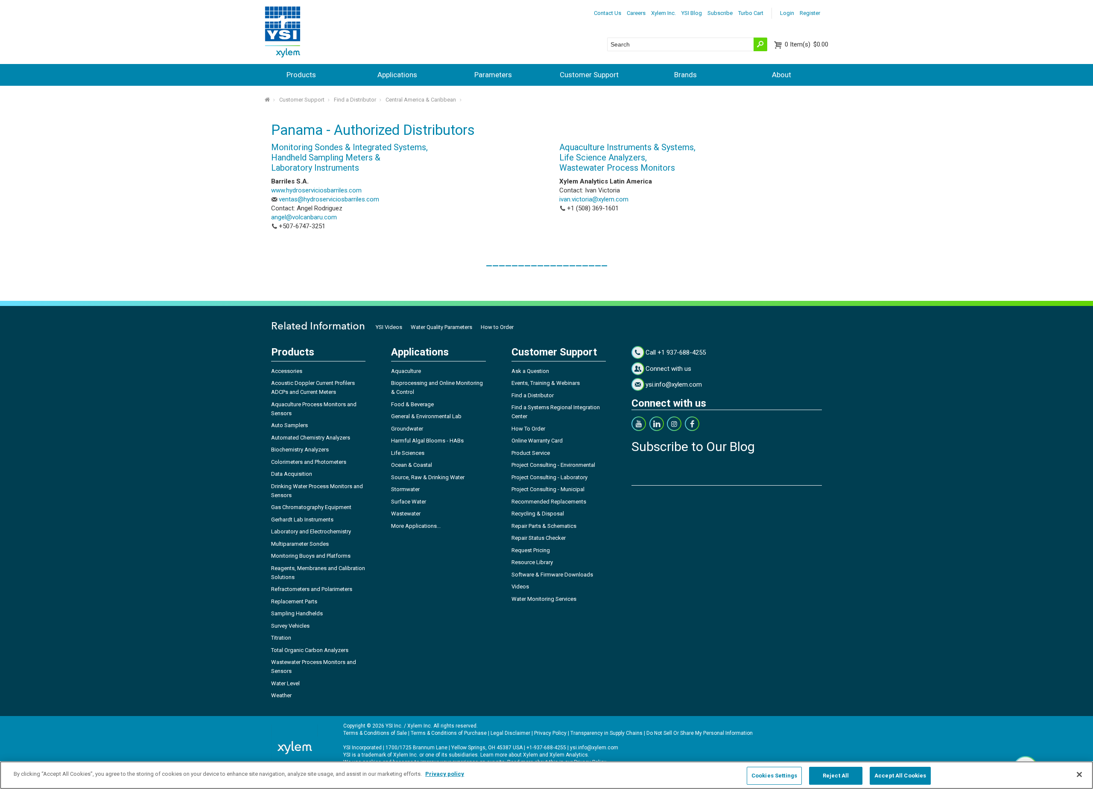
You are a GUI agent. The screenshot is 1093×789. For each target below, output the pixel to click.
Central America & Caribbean (421, 99)
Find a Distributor (355, 99)
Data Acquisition (291, 474)
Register (810, 13)
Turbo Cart (750, 13)
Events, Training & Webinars (545, 383)
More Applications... (416, 526)
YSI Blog (691, 13)
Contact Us (607, 13)
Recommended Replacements (548, 501)
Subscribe (720, 13)
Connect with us (668, 369)
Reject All (836, 775)
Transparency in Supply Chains (606, 733)
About (781, 74)
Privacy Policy (550, 733)
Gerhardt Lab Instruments (302, 519)
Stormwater (405, 489)
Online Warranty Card (537, 440)
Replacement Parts (294, 601)
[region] (546, 775)
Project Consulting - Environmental (553, 465)
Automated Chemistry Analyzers (310, 437)
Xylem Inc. (663, 13)
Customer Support (589, 74)
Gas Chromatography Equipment (311, 507)
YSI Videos (389, 327)
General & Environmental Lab (426, 416)
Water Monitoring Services (543, 599)
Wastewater (406, 513)
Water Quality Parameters (441, 327)
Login (787, 13)
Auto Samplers (289, 425)
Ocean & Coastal (411, 465)
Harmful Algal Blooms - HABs (427, 440)
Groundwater (407, 428)
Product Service (530, 453)
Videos (520, 586)
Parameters (493, 74)
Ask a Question (530, 371)
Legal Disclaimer (510, 733)
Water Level (285, 683)
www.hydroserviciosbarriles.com (316, 190)
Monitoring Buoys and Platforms (311, 556)
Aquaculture (406, 371)
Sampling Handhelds (297, 613)
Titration (281, 638)
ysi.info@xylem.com (674, 384)
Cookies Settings (774, 775)
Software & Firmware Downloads (552, 574)
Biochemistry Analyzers (300, 449)
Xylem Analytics (568, 755)
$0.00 (806, 44)
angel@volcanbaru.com (304, 217)
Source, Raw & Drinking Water (428, 477)
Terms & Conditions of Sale (375, 733)
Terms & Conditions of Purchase (449, 733)
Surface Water (408, 501)
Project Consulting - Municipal (547, 489)
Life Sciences (407, 453)
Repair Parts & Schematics (543, 526)
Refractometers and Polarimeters (311, 589)
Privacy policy (444, 774)
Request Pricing (530, 550)
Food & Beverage (412, 404)
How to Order (497, 327)
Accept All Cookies (900, 775)
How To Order (528, 428)
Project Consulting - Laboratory (549, 477)
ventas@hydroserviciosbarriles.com (329, 199)
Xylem (530, 755)
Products (301, 74)
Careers (636, 13)
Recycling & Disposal (537, 513)
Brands (685, 74)
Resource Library (532, 562)
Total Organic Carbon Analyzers (309, 650)
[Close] (1079, 774)
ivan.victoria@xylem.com (593, 199)
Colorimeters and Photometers (308, 462)
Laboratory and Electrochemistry (311, 531)
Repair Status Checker (538, 538)
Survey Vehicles (290, 626)
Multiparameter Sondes (300, 544)
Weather (281, 695)
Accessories (286, 371)
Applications (397, 74)
